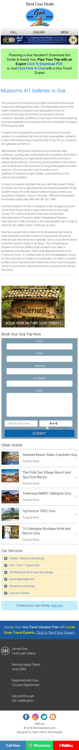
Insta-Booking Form (66, 745)
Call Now (13, 745)
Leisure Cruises (19, 593)
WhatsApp (42, 745)
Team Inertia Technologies (47, 732)
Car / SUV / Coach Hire (24, 565)
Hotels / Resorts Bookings (26, 558)
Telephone (39, 365)
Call (13, 32)
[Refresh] (56, 428)
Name (39, 341)
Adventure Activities (22, 586)
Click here (57, 605)
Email (39, 353)
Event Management (22, 579)
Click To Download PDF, (45, 64)
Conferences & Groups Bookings (31, 572)
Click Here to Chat (31, 68)
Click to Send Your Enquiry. (55, 633)
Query (39, 390)
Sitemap (40, 723)
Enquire (39, 32)
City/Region (39, 378)
